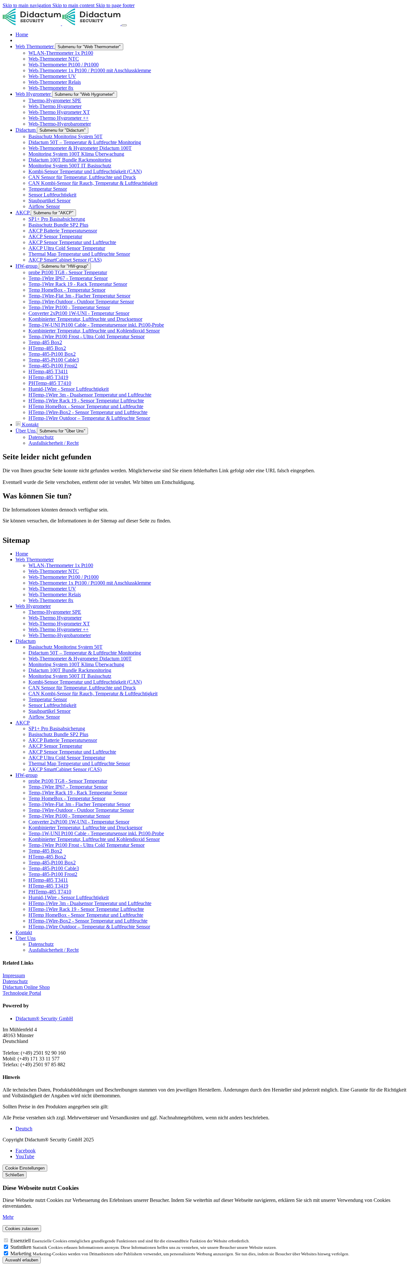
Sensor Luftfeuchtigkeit (52, 705)
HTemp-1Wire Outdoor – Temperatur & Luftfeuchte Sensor (89, 926)
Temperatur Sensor (47, 699)
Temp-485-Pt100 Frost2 (52, 874)
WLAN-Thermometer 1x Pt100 (60, 565)
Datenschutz (41, 944)
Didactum (26, 641)
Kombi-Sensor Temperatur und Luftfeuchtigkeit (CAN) (85, 682)
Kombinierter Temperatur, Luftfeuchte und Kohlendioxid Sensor (94, 839)
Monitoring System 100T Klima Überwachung (76, 664)
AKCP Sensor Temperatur (55, 746)
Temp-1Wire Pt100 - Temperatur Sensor (69, 816)
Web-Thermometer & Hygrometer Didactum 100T (80, 658)
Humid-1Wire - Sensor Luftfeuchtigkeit (68, 897)
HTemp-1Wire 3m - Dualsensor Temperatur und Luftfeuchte (89, 903)
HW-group (27, 775)
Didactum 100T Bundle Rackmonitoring (69, 670)
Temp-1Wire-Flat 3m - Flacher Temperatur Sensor (79, 804)
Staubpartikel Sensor (49, 711)
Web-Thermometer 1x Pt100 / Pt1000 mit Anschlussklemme (89, 583)
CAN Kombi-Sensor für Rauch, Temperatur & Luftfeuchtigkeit (93, 693)
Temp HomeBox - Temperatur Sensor (66, 798)
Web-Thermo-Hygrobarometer (59, 635)
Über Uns (26, 938)
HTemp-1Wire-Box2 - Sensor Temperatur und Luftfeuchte (87, 921)
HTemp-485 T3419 (48, 886)
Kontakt (24, 932)
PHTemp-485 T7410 (49, 891)
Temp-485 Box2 (45, 851)
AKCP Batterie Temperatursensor (62, 740)
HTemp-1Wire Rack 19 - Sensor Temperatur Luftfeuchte (86, 909)
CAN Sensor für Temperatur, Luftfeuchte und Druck (82, 687)
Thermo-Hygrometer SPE (54, 612)
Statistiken (21, 1247)
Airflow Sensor (44, 717)
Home (22, 553)
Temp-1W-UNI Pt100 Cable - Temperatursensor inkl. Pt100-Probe (96, 833)
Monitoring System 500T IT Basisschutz (69, 676)
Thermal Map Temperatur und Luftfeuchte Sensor (79, 763)
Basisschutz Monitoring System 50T (65, 647)
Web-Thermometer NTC (53, 571)
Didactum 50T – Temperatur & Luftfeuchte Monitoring (84, 652)
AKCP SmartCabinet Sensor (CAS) (65, 769)
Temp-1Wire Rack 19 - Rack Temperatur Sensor (77, 792)
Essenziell (21, 1240)
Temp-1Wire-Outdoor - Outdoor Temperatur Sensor (81, 810)
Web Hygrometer (33, 606)
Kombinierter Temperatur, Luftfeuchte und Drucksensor (85, 827)
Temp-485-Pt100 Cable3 (53, 868)
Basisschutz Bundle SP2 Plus (58, 734)
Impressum (14, 975)
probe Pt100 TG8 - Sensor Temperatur (67, 781)
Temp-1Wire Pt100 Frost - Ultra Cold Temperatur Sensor (86, 845)
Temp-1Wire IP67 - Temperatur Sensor (68, 787)
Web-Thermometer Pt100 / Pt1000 (63, 577)
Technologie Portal (22, 993)
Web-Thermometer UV (52, 588)
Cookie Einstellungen (25, 1168)
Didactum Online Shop (26, 987)
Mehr (8, 1217)
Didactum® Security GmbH (44, 1018)
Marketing (21, 1253)
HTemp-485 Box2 (47, 856)
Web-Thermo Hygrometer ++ (58, 629)
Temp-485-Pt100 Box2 (52, 862)
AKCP (23, 722)
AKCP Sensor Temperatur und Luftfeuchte (72, 752)
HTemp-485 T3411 (48, 880)
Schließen (14, 1174)
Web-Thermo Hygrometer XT (59, 623)
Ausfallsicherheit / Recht (53, 950)
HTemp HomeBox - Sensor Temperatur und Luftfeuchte (85, 915)
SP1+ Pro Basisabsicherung (56, 728)
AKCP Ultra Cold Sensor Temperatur (66, 757)
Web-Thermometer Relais (54, 594)
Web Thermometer (35, 559)
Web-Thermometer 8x (50, 600)
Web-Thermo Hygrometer (55, 618)
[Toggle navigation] (124, 25)
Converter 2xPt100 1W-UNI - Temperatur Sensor (78, 821)
